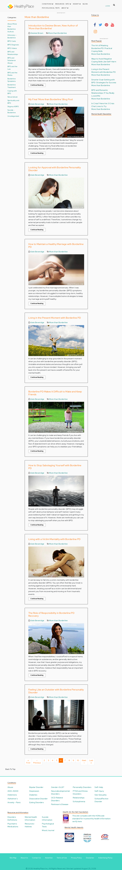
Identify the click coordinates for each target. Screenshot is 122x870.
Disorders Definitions (12, 818)
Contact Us (36, 858)
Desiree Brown (36, 33)
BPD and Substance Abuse (12, 60)
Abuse (10, 787)
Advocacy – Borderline (12, 36)
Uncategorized (13, 116)
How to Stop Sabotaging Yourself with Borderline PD (54, 467)
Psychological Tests (51, 8)
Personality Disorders (82, 787)
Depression (34, 791)
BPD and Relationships (13, 53)
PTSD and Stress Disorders (80, 792)
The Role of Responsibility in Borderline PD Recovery (51, 614)
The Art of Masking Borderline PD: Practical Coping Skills (101, 48)
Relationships (78, 797)
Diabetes (33, 795)
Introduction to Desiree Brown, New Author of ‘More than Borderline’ (53, 27)
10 (79, 760)
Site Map (13, 858)
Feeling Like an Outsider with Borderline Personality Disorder (56, 691)
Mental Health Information (31, 818)
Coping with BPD (12, 92)
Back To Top (10, 769)
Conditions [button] (47, 4)
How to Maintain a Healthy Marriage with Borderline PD (56, 245)
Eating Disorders (36, 802)
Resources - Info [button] (62, 4)
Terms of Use (62, 858)
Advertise (49, 858)
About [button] (64, 8)
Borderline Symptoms (12, 79)
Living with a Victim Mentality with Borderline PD (54, 539)
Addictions (12, 795)
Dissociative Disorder (38, 798)
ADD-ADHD (13, 791)
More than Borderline (57, 33)
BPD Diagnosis (13, 44)
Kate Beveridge (37, 104)
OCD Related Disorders (57, 799)
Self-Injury (99, 791)
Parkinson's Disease (59, 804)
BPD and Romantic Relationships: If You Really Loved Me (102, 93)
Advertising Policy (105, 858)
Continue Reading (36, 85)
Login (107, 6)
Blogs (85, 4)
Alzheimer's (13, 798)
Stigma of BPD (13, 106)
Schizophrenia (79, 801)
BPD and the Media (12, 73)
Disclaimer (90, 858)
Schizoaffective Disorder (101, 800)
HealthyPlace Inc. (40, 868)
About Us (24, 858)
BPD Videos (12, 48)
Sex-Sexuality (101, 795)
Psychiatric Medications (13, 825)
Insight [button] (76, 4)
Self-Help (99, 787)
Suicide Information (47, 818)
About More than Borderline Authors (12, 28)
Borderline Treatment (12, 86)
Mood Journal (48, 830)
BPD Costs (12, 41)
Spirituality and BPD (13, 101)
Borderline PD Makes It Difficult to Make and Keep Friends (55, 393)
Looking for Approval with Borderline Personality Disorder (54, 169)
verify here (77, 821)
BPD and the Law (12, 67)
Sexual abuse (13, 97)
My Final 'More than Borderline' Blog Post (50, 99)
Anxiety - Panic (14, 802)
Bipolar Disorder (36, 787)
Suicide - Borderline (12, 111)
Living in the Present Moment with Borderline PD (54, 317)
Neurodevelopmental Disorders (60, 792)
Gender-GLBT (57, 787)
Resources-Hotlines (30, 825)
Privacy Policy (76, 858)
